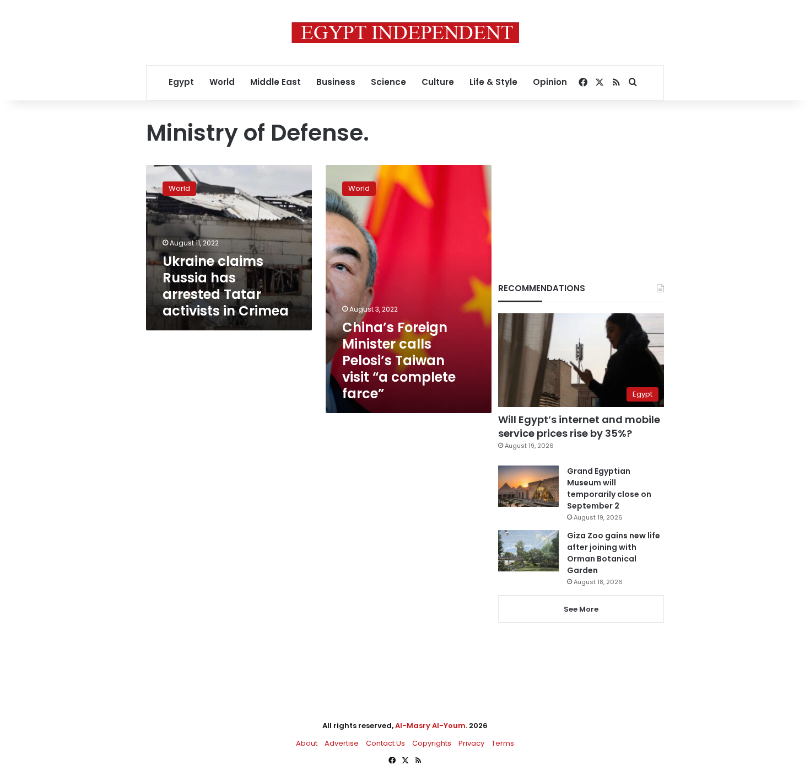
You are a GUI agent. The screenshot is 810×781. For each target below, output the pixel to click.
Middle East (275, 82)
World (222, 82)
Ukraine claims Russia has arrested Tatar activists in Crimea (226, 286)
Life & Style (493, 82)
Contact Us (385, 743)
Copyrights (431, 743)
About (306, 743)
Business (335, 82)
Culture (438, 82)
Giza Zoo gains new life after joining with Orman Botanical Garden (613, 553)
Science (388, 82)
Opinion (550, 82)
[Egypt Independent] (405, 32)
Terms (503, 743)
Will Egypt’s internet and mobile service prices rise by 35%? (579, 426)
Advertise (342, 743)
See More (581, 609)
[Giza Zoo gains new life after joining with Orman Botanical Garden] (528, 550)
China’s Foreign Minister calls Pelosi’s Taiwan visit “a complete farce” (399, 360)
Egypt (181, 82)
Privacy (471, 743)
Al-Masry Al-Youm (430, 725)
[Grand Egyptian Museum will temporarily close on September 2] (528, 486)
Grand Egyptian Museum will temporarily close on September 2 (609, 488)
